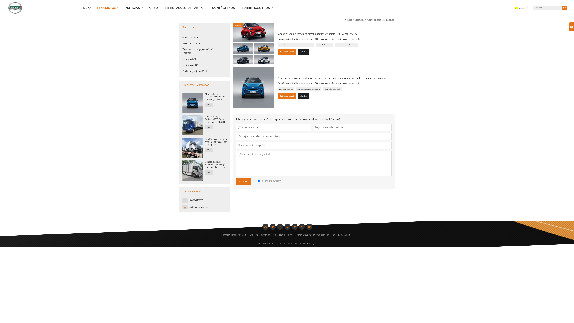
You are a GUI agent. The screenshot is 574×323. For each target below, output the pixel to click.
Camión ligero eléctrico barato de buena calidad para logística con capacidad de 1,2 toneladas (216, 142)
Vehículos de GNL (191, 65)
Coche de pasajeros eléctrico (195, 71)
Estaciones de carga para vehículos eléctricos (198, 51)
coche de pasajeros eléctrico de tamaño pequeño (296, 45)
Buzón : (299, 235)
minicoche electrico (286, 89)
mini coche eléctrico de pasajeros (308, 89)
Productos (359, 20)
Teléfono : (331, 235)
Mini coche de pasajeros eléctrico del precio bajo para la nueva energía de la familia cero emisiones (215, 97)
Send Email (287, 51)
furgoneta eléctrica (191, 43)
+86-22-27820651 (196, 200)
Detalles (303, 52)
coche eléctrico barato (324, 45)
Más (208, 105)
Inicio (348, 20)
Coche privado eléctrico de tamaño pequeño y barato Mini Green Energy (317, 33)
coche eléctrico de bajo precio (346, 45)
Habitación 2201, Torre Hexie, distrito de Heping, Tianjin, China (261, 235)
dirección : (226, 235)
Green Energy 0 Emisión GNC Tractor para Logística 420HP (215, 119)
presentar (243, 181)
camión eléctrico (190, 37)
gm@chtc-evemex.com (199, 207)
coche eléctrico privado (332, 89)
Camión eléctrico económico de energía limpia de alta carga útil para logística (216, 164)
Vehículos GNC (189, 59)
